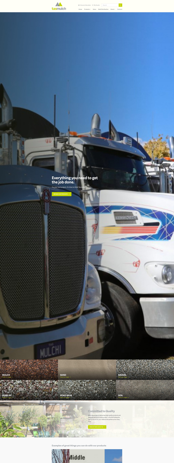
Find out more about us (96, 427)
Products (87, 9)
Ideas (94, 9)
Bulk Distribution (103, 9)
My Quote (97, 5)
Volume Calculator (85, 5)
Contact (119, 9)
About (112, 9)
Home (80, 9)
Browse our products (61, 194)
